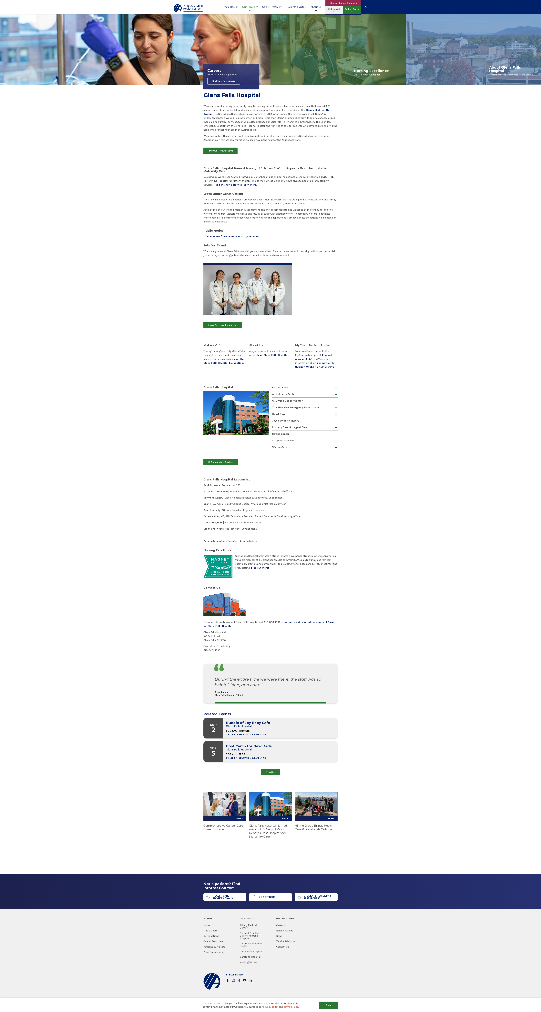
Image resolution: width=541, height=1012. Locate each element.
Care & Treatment (272, 7)
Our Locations (250, 7)
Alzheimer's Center (284, 394)
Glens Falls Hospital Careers (222, 325)
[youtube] (244, 980)
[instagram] (233, 980)
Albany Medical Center (248, 926)
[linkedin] (250, 980)
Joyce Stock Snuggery (285, 420)
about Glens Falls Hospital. (272, 355)
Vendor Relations (285, 941)
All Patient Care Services (220, 462)
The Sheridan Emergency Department (295, 407)
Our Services (280, 387)
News (279, 936)
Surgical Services (283, 440)
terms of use (291, 1006)
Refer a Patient (284, 930)
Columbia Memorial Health (251, 944)
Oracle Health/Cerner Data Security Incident (231, 236)
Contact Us (282, 946)
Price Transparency (214, 952)
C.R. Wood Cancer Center (287, 400)
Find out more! (260, 567)
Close (328, 1005)
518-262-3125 (234, 974)
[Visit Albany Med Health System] (211, 989)
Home (206, 925)
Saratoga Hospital (250, 957)
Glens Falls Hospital (251, 951)
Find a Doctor (230, 7)
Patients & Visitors (296, 7)
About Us (316, 7)
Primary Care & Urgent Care (289, 427)
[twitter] (239, 980)
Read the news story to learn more (235, 184)
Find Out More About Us (220, 151)
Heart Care (279, 414)
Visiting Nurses (248, 962)
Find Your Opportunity (223, 81)
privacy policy (270, 1006)
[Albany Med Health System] (188, 8)
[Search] (366, 7)
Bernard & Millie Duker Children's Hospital (249, 935)
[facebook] (227, 980)
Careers (280, 925)
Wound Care (279, 447)
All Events (270, 772)
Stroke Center (280, 433)
